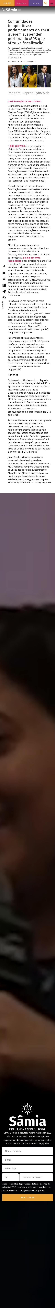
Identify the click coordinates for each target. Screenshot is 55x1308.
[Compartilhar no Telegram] (4, 291)
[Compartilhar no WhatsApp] (4, 297)
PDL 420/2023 (17, 146)
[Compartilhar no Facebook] (4, 266)
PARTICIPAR (27, 1197)
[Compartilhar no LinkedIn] (4, 285)
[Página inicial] (11, 8)
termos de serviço (9, 1190)
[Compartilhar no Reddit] (4, 279)
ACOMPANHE (21, 3)
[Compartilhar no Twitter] (4, 273)
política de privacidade (21, 1184)
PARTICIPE (35, 3)
